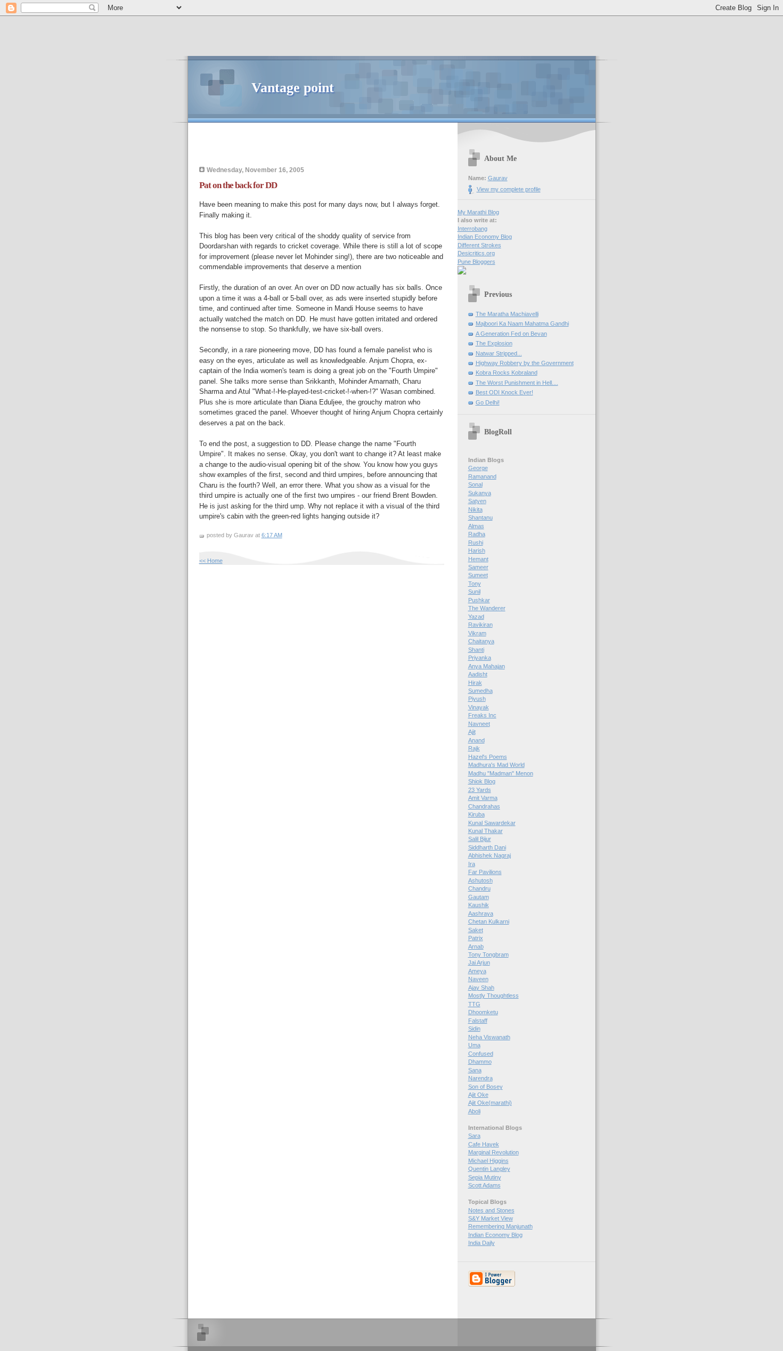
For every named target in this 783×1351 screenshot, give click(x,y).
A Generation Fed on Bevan (511, 333)
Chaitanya (481, 641)
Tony (474, 583)
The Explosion (494, 343)
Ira (471, 864)
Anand (476, 740)
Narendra (480, 1078)
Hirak (475, 682)
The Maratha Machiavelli (507, 314)
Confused (480, 1053)
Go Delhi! (488, 402)
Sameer (478, 567)
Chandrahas (484, 806)
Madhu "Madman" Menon (500, 773)
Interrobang (472, 228)
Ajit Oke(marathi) (490, 1102)
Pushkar (479, 600)
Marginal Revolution (493, 1152)
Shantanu (480, 517)
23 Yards (479, 790)
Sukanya (479, 493)
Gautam (478, 897)
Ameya (477, 971)
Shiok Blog (481, 781)
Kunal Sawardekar (492, 823)
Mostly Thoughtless (493, 995)
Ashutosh (480, 880)
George (478, 468)
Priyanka (479, 657)
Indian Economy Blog (485, 236)
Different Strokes (479, 245)
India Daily (481, 1243)
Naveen (478, 979)
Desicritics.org (476, 253)
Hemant (478, 559)
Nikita (475, 509)
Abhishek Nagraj (489, 855)
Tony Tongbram (488, 954)
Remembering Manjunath (500, 1226)
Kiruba (476, 814)
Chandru (479, 888)
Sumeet (478, 575)
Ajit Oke (478, 1094)
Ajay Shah (481, 987)
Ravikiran (480, 624)
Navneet (479, 724)
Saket (475, 930)
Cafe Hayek (483, 1144)
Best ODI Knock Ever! (504, 392)
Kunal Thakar (485, 831)
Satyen (477, 501)
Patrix (475, 938)
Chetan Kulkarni (488, 921)
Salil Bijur (479, 839)
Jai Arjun (479, 962)
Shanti (476, 649)
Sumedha (480, 690)
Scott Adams (484, 1185)
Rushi (475, 542)
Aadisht (477, 674)
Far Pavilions (485, 872)
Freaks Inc (482, 715)
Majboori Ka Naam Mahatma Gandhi (522, 323)
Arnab (476, 946)
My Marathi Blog (478, 212)
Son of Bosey (485, 1086)
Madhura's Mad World (496, 765)
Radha (476, 534)
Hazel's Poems (487, 757)
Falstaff (477, 1020)
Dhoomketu (483, 1012)
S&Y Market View (490, 1218)
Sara (474, 1135)
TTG (474, 1004)
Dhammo (480, 1061)
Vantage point (292, 87)
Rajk (474, 748)
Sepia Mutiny (484, 1177)
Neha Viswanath (489, 1037)
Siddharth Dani (487, 847)
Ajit (472, 732)
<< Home (211, 560)
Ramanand (482, 476)
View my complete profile (509, 189)
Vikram (477, 633)
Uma (474, 1045)
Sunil (474, 591)
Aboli (474, 1111)
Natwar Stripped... (499, 353)
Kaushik (478, 905)
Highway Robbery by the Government (525, 363)
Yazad (476, 616)
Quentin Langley (489, 1169)
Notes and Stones (491, 1210)
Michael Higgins (488, 1161)
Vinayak (478, 707)
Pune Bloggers (476, 261)
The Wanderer (486, 608)
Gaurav (498, 178)
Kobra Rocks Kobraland (506, 372)
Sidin (474, 1028)
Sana (475, 1070)
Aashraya (480, 913)
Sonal (475, 484)
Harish (476, 550)
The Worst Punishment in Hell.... (517, 382)
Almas (476, 526)
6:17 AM (272, 535)
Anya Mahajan (486, 666)
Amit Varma (482, 798)
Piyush (477, 698)
